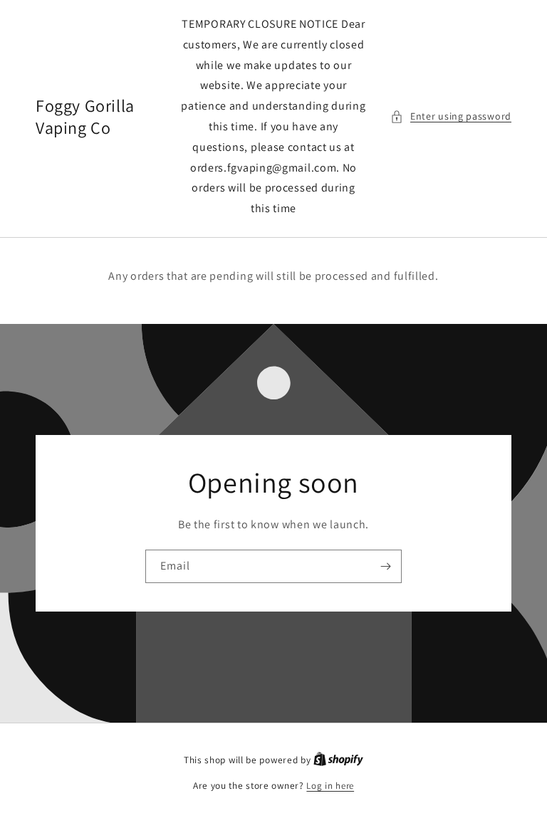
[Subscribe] (385, 566)
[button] (450, 116)
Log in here (330, 786)
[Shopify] (338, 760)
